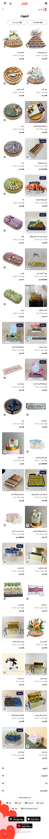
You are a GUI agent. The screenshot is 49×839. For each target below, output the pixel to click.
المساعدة (44, 790)
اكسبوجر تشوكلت (40, 166)
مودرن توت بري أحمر (18, 531)
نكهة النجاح (20, 52)
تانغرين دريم (43, 642)
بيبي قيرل (44, 752)
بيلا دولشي (21, 568)
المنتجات (44, 775)
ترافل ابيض (21, 605)
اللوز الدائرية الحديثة (41, 457)
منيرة (22, 310)
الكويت (41, 803)
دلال (23, 163)
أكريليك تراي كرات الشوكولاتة (38, 237)
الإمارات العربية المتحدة (30, 808)
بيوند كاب (44, 89)
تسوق (45, 768)
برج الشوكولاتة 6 (42, 52)
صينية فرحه (20, 384)
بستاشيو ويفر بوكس (41, 715)
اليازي (22, 273)
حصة (22, 126)
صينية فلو (44, 421)
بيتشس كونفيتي (41, 55)
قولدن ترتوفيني (42, 568)
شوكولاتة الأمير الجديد (18, 347)
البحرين (19, 803)
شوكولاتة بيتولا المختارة (40, 126)
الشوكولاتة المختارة (41, 200)
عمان (16, 808)
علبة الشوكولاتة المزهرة (40, 531)
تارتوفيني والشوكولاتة (18, 715)
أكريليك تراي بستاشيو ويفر (39, 494)
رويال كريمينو (43, 347)
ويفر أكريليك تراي (42, 273)
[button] (46, 3)
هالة (22, 237)
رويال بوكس (43, 678)
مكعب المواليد (43, 310)
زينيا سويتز (20, 681)
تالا (23, 200)
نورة (23, 421)
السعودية (30, 803)
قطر (9, 803)
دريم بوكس (20, 678)
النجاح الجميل (20, 89)
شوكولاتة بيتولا (41, 129)
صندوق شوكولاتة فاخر (17, 494)
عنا (46, 783)
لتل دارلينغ (21, 457)
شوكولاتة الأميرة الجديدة (40, 384)
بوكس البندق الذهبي (18, 642)
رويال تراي (21, 752)
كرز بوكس (44, 605)
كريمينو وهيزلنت (42, 163)
